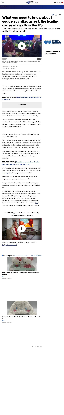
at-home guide (6, 173)
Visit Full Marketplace (36, 255)
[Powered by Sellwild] (39, 346)
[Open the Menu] (2, 2)
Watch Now (58, 2)
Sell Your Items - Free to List (21, 255)
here (36, 203)
